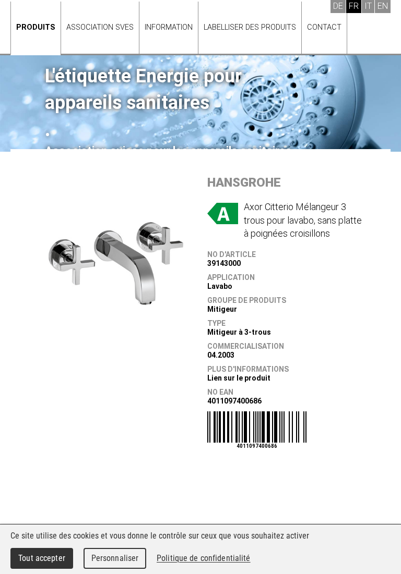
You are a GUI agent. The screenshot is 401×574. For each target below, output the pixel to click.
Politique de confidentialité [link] (204, 558)
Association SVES (100, 27)
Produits (35, 27)
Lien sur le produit (238, 378)
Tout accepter (41, 558)
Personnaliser (115, 558)
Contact (324, 27)
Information (169, 27)
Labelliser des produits (250, 27)
